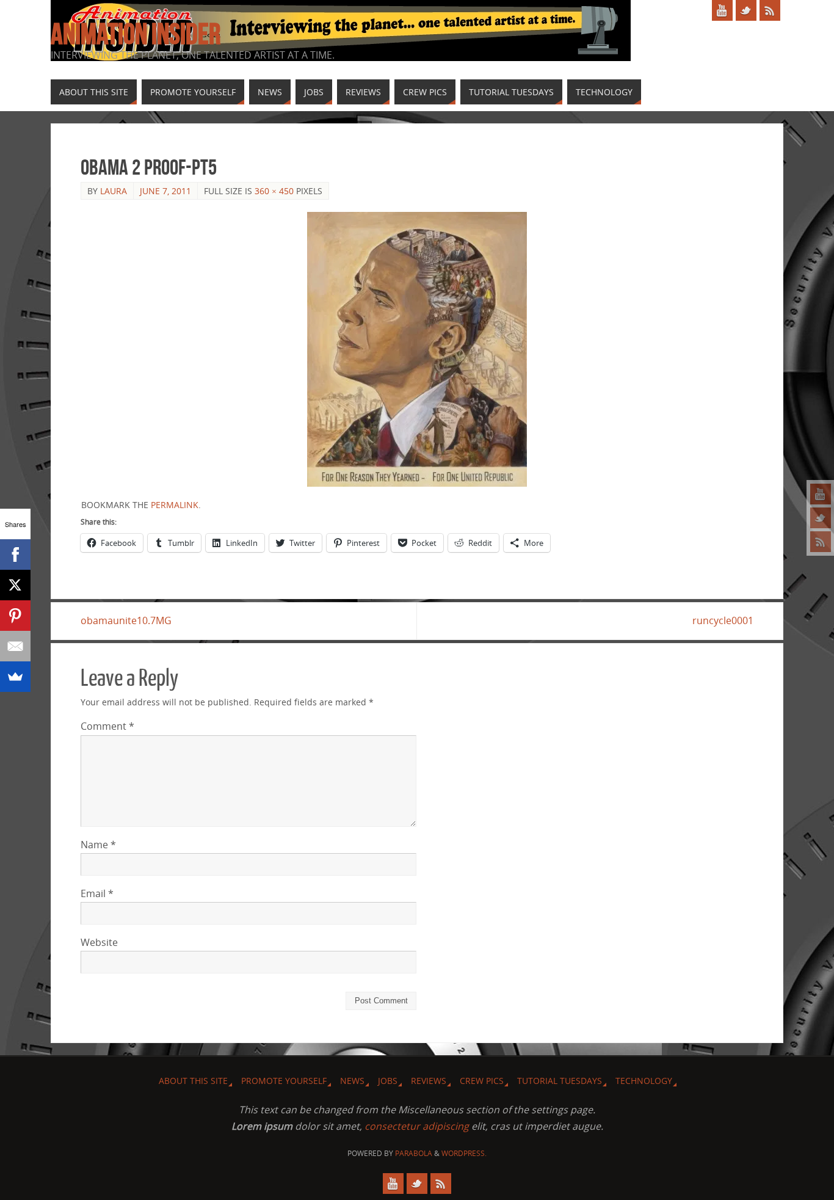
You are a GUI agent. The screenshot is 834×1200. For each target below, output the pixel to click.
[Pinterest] (15, 615)
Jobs (387, 1080)
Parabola (413, 1153)
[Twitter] (820, 517)
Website (99, 942)
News (352, 1080)
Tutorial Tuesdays (559, 1080)
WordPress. (464, 1153)
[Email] (15, 646)
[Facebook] (15, 554)
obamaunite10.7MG (126, 620)
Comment (107, 726)
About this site (193, 1080)
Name (98, 844)
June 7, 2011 (165, 191)
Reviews (428, 1080)
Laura (113, 191)
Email (97, 893)
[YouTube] (820, 494)
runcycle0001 (722, 620)
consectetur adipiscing (416, 1126)
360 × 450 (274, 191)
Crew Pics (482, 1080)
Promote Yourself (284, 1080)
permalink (174, 505)
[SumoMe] (15, 676)
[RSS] (820, 541)
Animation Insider (135, 34)
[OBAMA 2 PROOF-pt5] (417, 349)
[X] (15, 585)
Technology (643, 1080)
